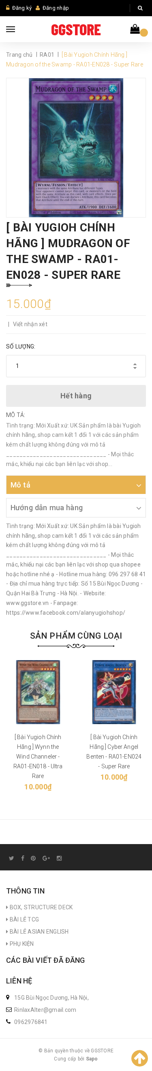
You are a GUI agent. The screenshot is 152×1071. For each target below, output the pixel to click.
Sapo (92, 1059)
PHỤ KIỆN (21, 944)
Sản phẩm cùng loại (76, 636)
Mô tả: (16, 415)
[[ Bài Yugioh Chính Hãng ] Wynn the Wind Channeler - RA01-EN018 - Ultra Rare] (38, 692)
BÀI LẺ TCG (23, 919)
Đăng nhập (56, 8)
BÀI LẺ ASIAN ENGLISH (38, 931)
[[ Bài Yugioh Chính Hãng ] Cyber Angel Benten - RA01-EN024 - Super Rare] (114, 692)
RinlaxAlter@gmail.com (45, 1010)
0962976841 (31, 1022)
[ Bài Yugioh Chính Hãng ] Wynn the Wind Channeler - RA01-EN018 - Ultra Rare (38, 756)
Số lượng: (20, 346)
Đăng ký (22, 8)
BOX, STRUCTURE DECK (40, 907)
